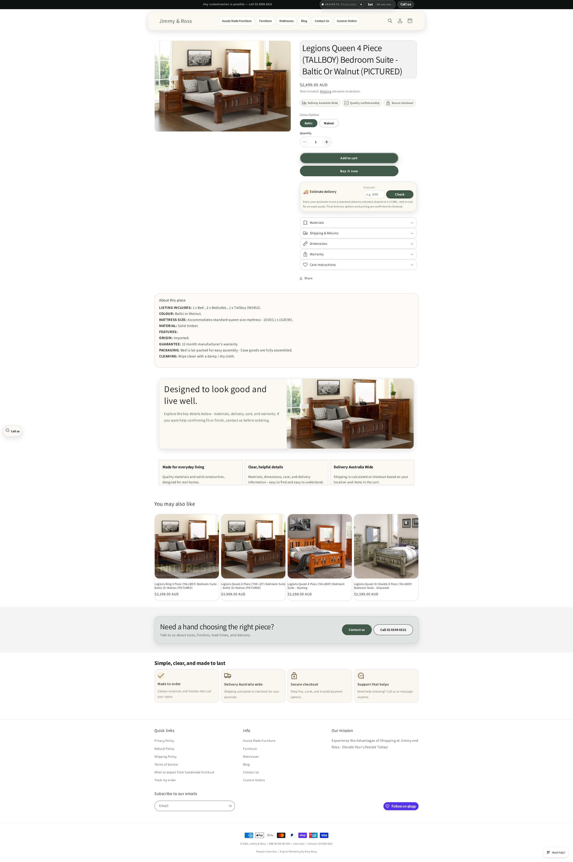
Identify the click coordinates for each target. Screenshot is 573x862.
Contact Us (251, 772)
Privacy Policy (164, 741)
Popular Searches (266, 851)
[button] (237, 21)
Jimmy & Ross (258, 843)
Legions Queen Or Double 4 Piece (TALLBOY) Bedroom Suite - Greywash (383, 586)
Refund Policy (164, 749)
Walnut (329, 123)
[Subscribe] (230, 806)
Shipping (325, 91)
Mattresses (251, 757)
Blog (246, 764)
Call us (405, 4)
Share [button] (308, 278)
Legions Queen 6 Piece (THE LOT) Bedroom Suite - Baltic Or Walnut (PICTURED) (253, 586)
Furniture (250, 749)
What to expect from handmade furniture (184, 772)
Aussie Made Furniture (259, 741)
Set (370, 4)
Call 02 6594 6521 (393, 630)
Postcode (369, 187)
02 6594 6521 (325, 843)
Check (399, 194)
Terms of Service (166, 764)
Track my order (165, 780)
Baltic (309, 123)
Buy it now (349, 171)
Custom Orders (254, 780)
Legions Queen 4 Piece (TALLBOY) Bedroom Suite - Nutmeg (316, 586)
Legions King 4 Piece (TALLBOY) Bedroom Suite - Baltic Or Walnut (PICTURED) (186, 586)
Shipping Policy (165, 757)
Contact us (357, 630)
